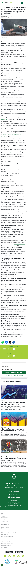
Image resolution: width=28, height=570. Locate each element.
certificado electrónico (19, 244)
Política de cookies (5, 527)
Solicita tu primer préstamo (14, 372)
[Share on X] (10, 342)
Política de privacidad (5, 530)
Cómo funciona (4, 511)
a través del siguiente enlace (14, 152)
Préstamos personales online (7, 536)
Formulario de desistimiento (7, 523)
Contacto (3, 516)
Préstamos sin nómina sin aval (7, 543)
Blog (2, 514)
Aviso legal (3, 518)
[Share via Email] (13, 342)
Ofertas (2, 513)
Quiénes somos (4, 517)
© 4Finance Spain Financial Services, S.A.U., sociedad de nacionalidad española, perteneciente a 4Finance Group (14, 567)
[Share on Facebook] (6, 342)
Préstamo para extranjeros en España (8, 532)
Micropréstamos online (6, 545)
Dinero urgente (4, 547)
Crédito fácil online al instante (7, 541)
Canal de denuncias (5, 524)
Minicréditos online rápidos (6, 549)
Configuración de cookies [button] (5, 506)
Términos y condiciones (6, 528)
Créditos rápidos (4, 534)
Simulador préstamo (5, 539)
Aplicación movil (4, 521)
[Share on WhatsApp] (2, 342)
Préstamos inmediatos (5, 538)
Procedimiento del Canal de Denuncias (9, 525)
